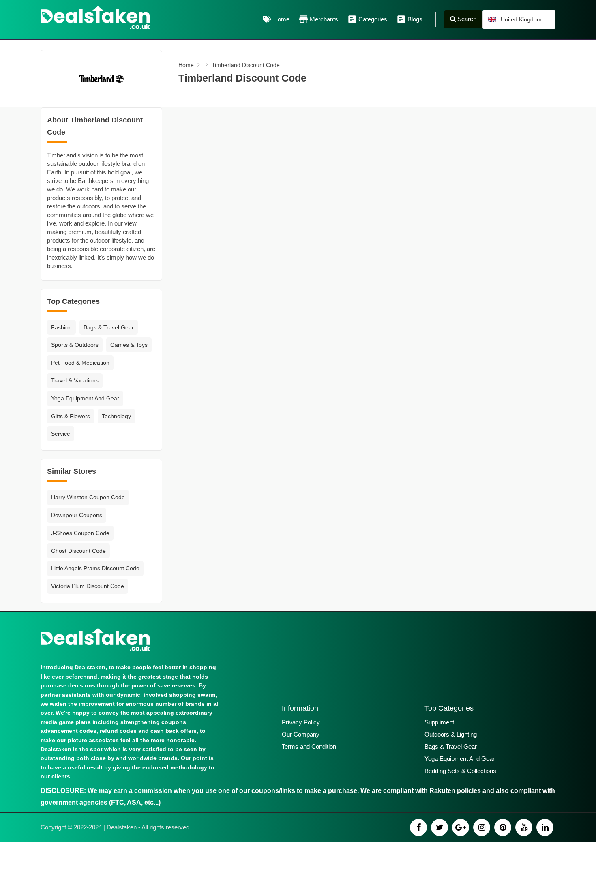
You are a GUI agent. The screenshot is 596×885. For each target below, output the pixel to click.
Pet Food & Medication (80, 362)
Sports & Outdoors (75, 345)
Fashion (61, 327)
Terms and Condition (309, 746)
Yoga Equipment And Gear (85, 398)
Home (281, 19)
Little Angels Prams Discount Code (95, 568)
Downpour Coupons (76, 515)
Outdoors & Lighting (450, 734)
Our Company (300, 734)
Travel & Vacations (75, 380)
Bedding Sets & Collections (460, 770)
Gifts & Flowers (70, 416)
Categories (372, 19)
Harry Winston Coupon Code (88, 497)
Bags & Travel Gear (109, 327)
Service (60, 433)
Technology (116, 416)
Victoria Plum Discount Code (87, 586)
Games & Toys (129, 345)
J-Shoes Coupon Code (80, 533)
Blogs (414, 19)
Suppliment (439, 722)
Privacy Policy (301, 722)
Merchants (324, 19)
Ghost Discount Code (78, 551)
